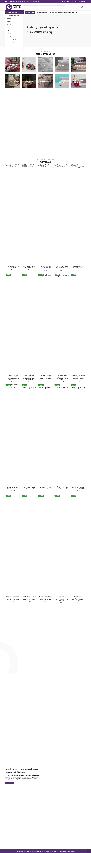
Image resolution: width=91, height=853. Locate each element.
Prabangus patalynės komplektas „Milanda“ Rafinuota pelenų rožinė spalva (62, 377)
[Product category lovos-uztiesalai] (45, 81)
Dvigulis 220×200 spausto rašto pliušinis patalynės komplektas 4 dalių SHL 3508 (45, 488)
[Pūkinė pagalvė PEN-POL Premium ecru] (12, 214)
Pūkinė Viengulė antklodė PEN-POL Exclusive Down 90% (62, 268)
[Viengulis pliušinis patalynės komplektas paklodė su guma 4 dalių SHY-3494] (78, 545)
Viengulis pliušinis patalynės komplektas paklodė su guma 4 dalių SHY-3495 (62, 598)
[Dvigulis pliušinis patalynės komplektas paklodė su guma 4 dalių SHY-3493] (29, 545)
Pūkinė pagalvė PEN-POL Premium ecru (13, 267)
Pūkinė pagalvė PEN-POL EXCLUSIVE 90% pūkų (29, 267)
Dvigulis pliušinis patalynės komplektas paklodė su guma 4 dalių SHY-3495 (78, 487)
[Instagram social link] (64, 2)
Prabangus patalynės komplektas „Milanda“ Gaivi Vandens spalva (45, 377)
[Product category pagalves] (62, 64)
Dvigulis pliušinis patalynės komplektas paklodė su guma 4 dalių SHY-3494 (12, 598)
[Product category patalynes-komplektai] (12, 64)
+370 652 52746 (18, 1)
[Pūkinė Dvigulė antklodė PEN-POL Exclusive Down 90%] (45, 214)
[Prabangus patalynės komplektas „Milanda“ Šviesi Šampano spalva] (12, 434)
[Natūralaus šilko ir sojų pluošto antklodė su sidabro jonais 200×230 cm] (78, 214)
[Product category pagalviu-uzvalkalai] (62, 81)
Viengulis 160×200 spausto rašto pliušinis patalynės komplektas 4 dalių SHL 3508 (78, 377)
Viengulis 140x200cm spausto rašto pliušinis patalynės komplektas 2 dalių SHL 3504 (29, 377)
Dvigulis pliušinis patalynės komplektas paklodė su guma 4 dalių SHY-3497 (45, 598)
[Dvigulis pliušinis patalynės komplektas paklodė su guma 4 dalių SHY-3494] (12, 545)
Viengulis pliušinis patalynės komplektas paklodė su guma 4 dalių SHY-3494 (78, 598)
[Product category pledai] (12, 81)
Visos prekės (10, 783)
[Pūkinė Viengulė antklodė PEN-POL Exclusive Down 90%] (61, 214)
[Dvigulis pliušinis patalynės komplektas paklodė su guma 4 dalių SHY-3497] (45, 545)
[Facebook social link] (62, 2)
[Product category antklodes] (45, 64)
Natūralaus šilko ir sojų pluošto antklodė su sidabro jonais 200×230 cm (78, 268)
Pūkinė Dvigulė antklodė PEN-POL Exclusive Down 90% (45, 268)
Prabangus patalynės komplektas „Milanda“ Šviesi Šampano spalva (13, 487)
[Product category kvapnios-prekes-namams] (78, 81)
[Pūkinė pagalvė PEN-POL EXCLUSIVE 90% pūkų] (29, 214)
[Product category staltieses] (29, 81)
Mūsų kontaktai (20, 783)
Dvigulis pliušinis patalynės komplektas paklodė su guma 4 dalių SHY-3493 (29, 598)
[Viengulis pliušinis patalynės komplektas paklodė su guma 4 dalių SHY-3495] (61, 545)
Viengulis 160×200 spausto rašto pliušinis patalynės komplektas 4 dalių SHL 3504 (29, 488)
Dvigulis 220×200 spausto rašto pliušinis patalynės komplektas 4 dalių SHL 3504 (62, 488)
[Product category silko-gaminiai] (78, 64)
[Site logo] (13, 6)
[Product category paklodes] (29, 64)
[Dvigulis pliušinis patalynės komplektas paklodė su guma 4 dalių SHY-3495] (78, 434)
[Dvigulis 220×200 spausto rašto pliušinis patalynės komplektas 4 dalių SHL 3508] (45, 434)
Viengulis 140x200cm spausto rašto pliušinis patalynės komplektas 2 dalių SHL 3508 (13, 377)
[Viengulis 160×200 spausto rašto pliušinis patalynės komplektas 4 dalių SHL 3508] (78, 323)
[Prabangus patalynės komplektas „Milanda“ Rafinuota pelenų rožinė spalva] (61, 323)
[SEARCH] (63, 6)
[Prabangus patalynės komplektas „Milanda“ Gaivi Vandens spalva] (45, 323)
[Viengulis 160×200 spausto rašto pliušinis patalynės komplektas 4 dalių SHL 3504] (29, 434)
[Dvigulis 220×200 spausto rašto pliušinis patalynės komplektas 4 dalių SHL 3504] (61, 434)
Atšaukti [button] (89, 851)
